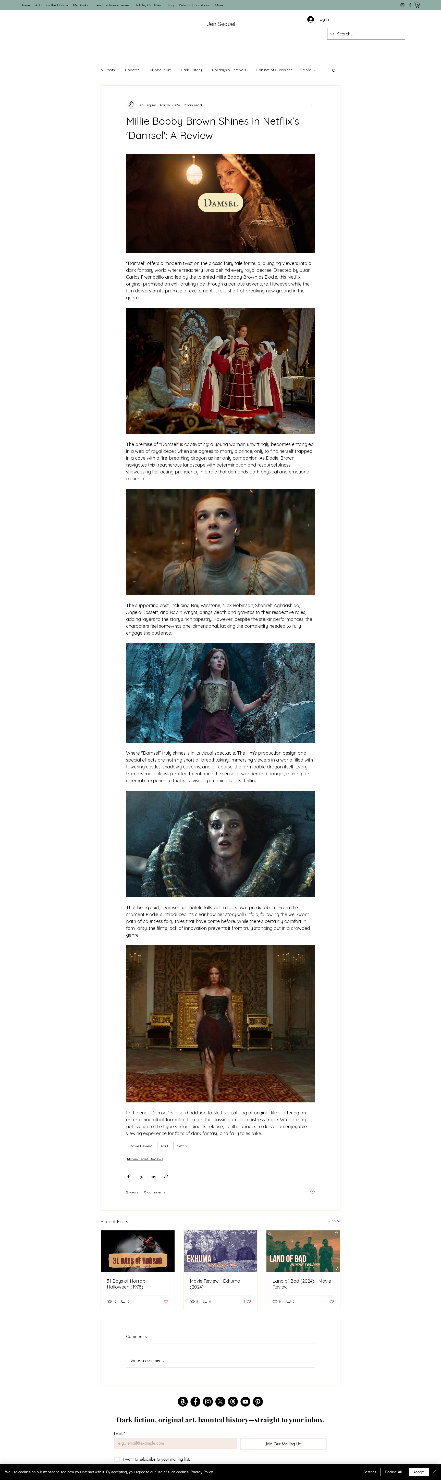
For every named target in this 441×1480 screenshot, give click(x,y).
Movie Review (140, 1146)
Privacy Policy (202, 1471)
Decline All (393, 1471)
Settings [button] (369, 1471)
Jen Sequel (221, 24)
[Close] (435, 1472)
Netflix (182, 1146)
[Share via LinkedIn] (153, 1176)
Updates (132, 70)
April (164, 1146)
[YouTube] (245, 1402)
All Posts (108, 70)
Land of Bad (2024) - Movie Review (302, 1284)
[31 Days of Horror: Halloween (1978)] (138, 1251)
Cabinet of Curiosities (274, 70)
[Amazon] (183, 1402)
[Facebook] (410, 5)
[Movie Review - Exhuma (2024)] (221, 1251)
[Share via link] (166, 1176)
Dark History (191, 70)
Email (120, 1433)
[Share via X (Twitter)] (141, 1176)
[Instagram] (402, 5)
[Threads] (233, 1402)
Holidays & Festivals (229, 70)
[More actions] (312, 105)
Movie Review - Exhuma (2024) (215, 1284)
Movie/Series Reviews (145, 1159)
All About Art (160, 70)
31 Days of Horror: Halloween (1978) (126, 1284)
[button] (417, 5)
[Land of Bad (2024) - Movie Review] (303, 1251)
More (307, 70)
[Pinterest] (258, 1402)
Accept (418, 1471)
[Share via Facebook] (128, 1176)
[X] (220, 1402)
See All (334, 1220)
